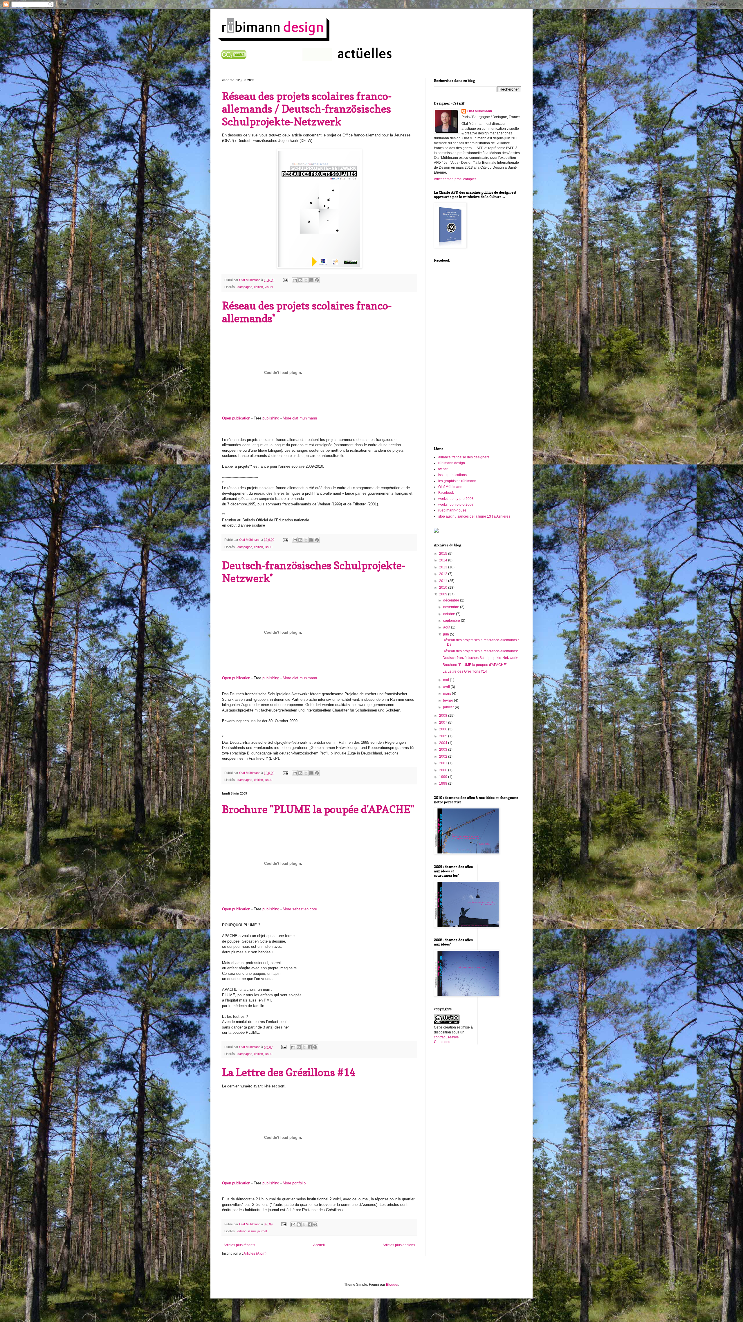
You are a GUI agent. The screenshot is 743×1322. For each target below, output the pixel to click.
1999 (443, 777)
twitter (443, 469)
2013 (443, 567)
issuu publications (452, 475)
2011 (443, 581)
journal (262, 1231)
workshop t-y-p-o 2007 (456, 504)
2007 (443, 723)
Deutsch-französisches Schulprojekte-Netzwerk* (481, 658)
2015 (443, 554)
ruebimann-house (452, 510)
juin (446, 634)
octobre (449, 614)
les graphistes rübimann (457, 481)
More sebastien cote (300, 909)
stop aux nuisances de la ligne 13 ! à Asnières (474, 516)
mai (446, 680)
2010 (443, 588)
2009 (443, 594)
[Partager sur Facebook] (311, 280)
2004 (443, 743)
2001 (443, 763)
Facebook (446, 493)
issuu (268, 547)
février (448, 700)
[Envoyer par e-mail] (295, 280)
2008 (443, 716)
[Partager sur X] (306, 280)
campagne (244, 287)
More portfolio (294, 1183)
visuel (269, 287)
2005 (443, 736)
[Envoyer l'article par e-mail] (285, 280)
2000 (443, 770)
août (447, 627)
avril (447, 687)
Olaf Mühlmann (479, 111)
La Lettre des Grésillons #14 (289, 1072)
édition (258, 287)
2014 (443, 560)
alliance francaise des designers (463, 457)
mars (447, 693)
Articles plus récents (239, 1245)
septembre (452, 621)
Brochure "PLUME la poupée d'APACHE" (318, 809)
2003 (443, 750)
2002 (443, 756)
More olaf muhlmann (300, 418)
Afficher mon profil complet (455, 179)
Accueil (319, 1245)
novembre (451, 607)
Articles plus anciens (399, 1245)
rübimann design (451, 463)
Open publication (236, 418)
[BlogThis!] (300, 280)
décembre (451, 600)
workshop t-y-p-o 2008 (456, 499)
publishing (270, 418)
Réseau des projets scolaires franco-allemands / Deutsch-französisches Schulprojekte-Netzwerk (307, 109)
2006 (443, 729)
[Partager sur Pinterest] (317, 280)
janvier (449, 707)
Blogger (392, 1285)
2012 (443, 574)
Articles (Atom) (255, 1253)
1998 (443, 783)
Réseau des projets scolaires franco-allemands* (480, 651)
